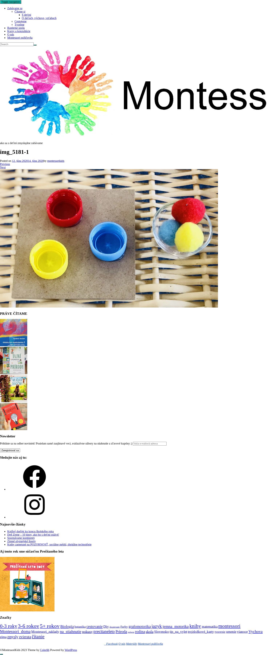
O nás (10, 34)
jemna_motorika (176, 626)
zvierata (25, 637)
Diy (106, 626)
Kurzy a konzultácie (18, 31)
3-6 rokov (28, 626)
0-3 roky (8, 626)
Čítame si (20, 11)
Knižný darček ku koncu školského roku (30, 531)
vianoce (242, 632)
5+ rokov (50, 626)
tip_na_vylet (178, 632)
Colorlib (44, 650)
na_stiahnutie (70, 631)
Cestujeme (21, 21)
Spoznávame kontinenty (21, 537)
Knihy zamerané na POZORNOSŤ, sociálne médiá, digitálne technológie (49, 544)
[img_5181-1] (109, 306)
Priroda (121, 631)
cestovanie (94, 626)
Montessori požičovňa (20, 37)
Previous (5, 164)
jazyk (156, 626)
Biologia (67, 626)
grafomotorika (140, 626)
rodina (140, 631)
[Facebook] (34, 489)
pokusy (87, 632)
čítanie (38, 636)
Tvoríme (19, 24)
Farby (124, 626)
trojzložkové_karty (201, 632)
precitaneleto (104, 631)
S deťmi (26, 14)
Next (3, 167)
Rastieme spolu (16, 27)
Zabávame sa (14, 8)
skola (149, 632)
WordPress (71, 650)
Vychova (255, 631)
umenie (231, 632)
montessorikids (55, 160)
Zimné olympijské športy (21, 541)
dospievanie (115, 627)
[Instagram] (34, 517)
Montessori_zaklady (45, 632)
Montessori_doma (15, 631)
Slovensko (161, 632)
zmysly (12, 637)
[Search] (35, 45)
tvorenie (220, 632)
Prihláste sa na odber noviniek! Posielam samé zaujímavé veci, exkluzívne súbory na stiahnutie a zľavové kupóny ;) (66, 443)
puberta (131, 632)
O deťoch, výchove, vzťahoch (39, 18)
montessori (229, 626)
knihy (195, 626)
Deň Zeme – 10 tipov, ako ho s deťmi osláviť (33, 534)
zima (3, 637)
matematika (210, 626)
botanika (80, 626)
